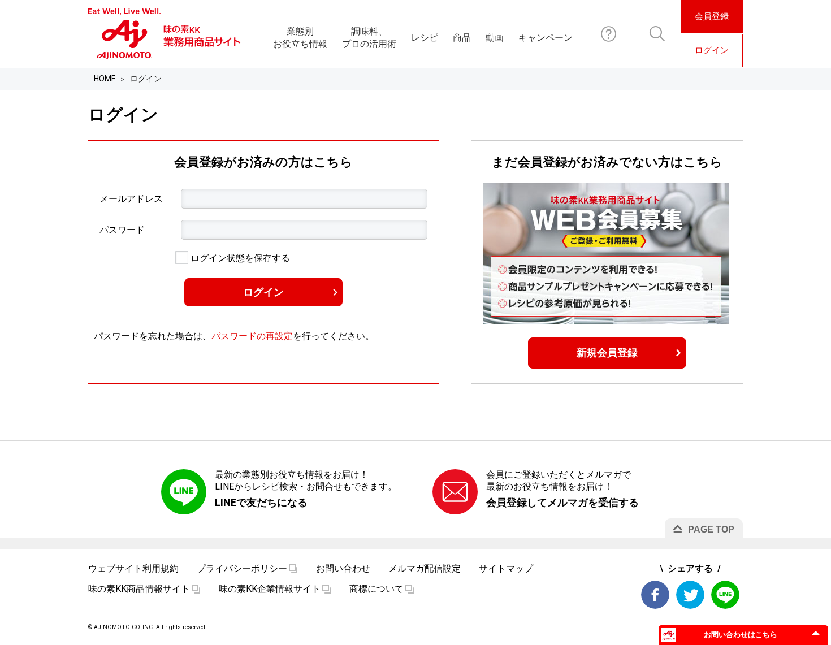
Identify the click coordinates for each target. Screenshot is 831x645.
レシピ (424, 37)
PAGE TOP (711, 529)
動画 (495, 37)
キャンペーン (545, 37)
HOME (105, 78)
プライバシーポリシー (242, 568)
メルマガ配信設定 (424, 568)
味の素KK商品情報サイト (139, 588)
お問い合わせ (609, 34)
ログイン (712, 50)
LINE (725, 595)
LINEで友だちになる (261, 502)
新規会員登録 (607, 352)
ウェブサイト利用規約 (133, 568)
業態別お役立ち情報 (300, 37)
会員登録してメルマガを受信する (562, 502)
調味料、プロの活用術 (369, 37)
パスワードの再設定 (252, 336)
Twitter (690, 595)
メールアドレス (131, 198)
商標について (376, 588)
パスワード (122, 229)
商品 (462, 37)
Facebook (655, 595)
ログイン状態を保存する (239, 258)
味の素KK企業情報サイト (270, 588)
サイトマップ (506, 568)
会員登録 (712, 16)
